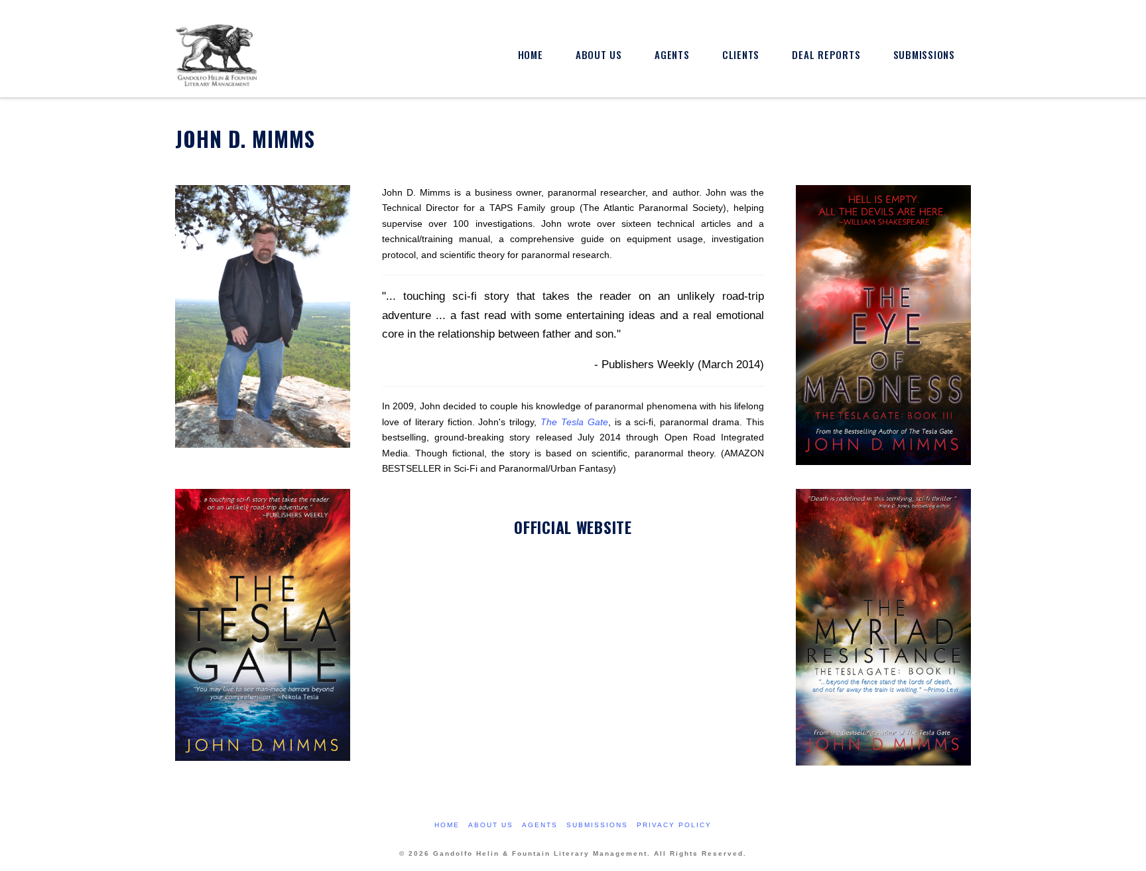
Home (447, 825)
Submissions (597, 825)
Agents (540, 825)
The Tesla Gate (574, 422)
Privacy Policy (674, 825)
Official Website (572, 527)
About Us (490, 825)
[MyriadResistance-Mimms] (883, 632)
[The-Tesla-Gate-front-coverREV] (262, 631)
